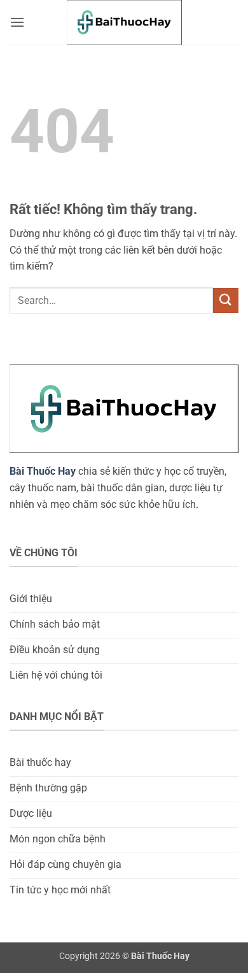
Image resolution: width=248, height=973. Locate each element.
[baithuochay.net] (124, 22)
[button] (17, 22)
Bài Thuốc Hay (43, 471)
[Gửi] (225, 300)
